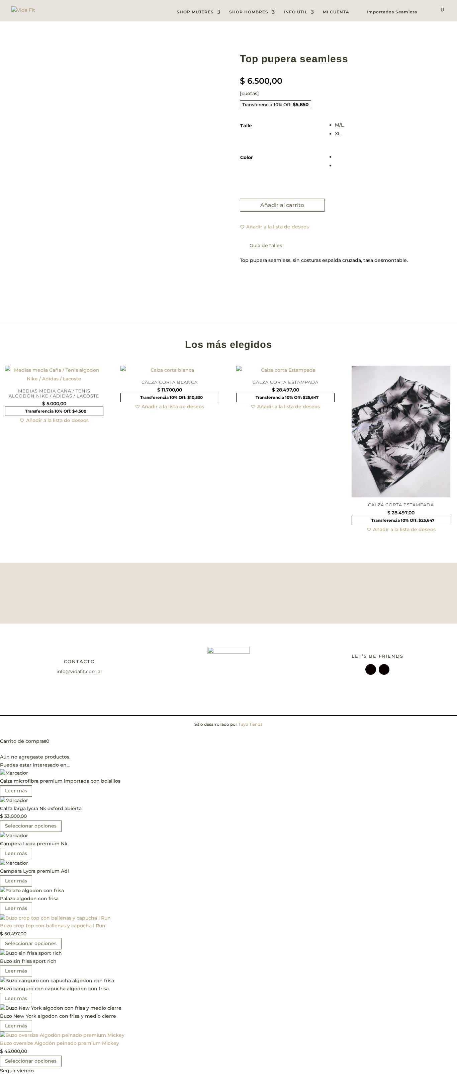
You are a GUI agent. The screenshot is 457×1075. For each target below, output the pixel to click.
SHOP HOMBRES (248, 12)
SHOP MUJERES (195, 12)
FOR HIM (256, 603)
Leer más (16, 791)
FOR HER (193, 603)
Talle (246, 126)
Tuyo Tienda (250, 724)
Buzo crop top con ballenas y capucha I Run (52, 926)
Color (246, 157)
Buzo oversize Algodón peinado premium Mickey (59, 1043)
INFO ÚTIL (295, 12)
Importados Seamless (392, 12)
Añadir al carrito (282, 205)
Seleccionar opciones (31, 826)
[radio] (384, 125)
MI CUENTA (336, 11)
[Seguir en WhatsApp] (384, 669)
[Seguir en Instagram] (370, 669)
